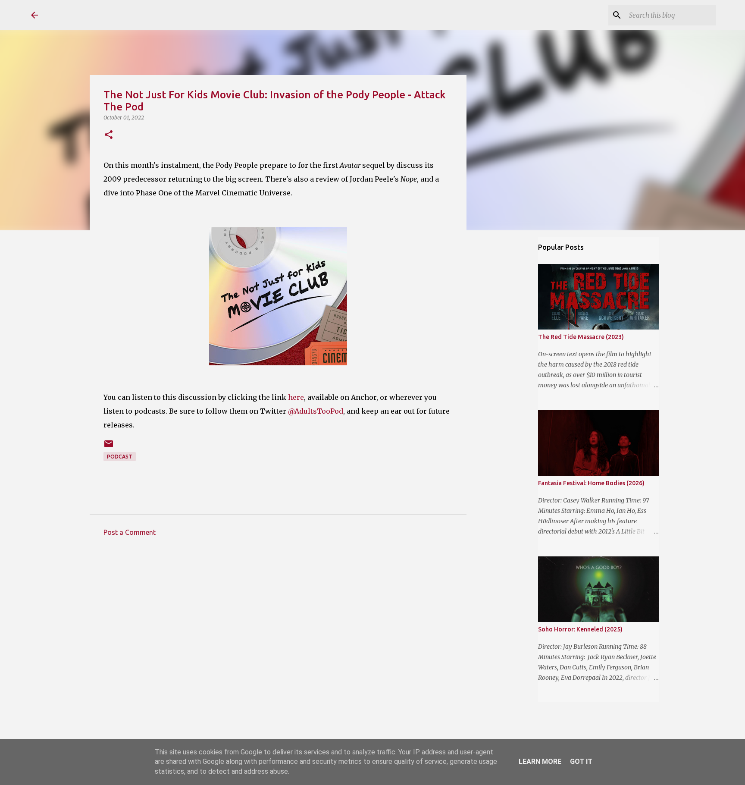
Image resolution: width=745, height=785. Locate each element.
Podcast (119, 456)
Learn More (540, 761)
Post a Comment (129, 532)
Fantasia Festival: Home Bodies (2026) (591, 483)
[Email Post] (108, 447)
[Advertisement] (278, 623)
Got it (581, 761)
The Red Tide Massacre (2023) (581, 336)
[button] (108, 135)
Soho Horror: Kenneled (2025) (580, 629)
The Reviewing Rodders (123, 14)
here (296, 397)
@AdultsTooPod (315, 411)
